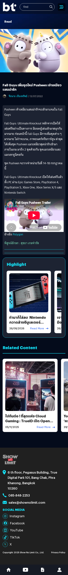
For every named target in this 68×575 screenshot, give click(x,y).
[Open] (61, 7)
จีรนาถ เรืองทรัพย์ (18, 96)
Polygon (18, 234)
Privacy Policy (58, 552)
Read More (37, 328)
